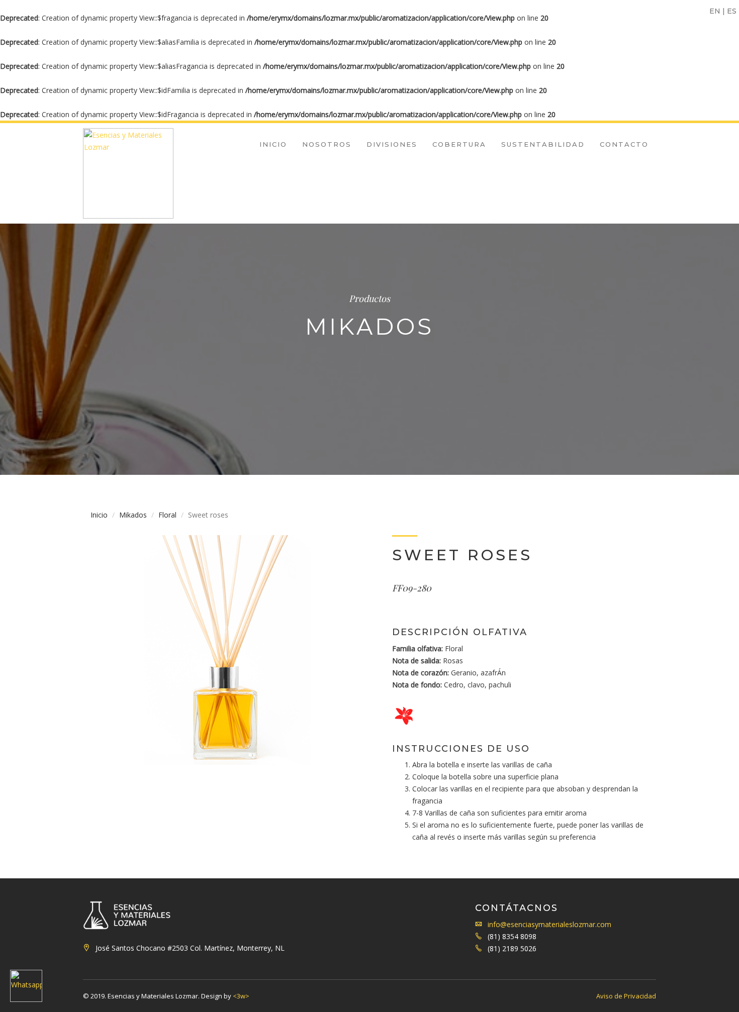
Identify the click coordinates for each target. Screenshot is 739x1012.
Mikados (133, 515)
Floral (167, 515)
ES (731, 11)
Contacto (624, 144)
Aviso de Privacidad (626, 995)
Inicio (273, 144)
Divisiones (391, 144)
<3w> (241, 995)
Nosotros (326, 144)
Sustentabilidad (543, 144)
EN (714, 11)
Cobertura (459, 144)
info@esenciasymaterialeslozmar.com (549, 924)
